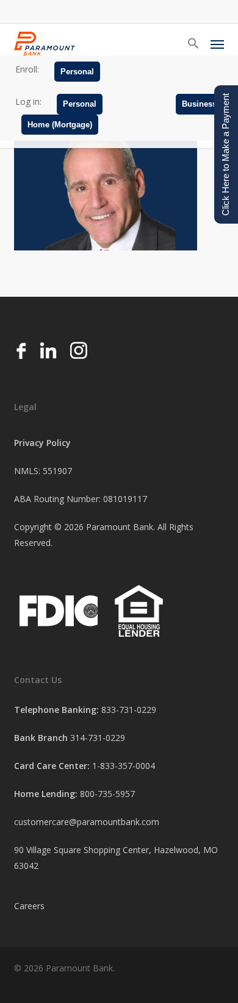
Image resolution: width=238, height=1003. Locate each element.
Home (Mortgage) (59, 124)
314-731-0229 (97, 737)
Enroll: (27, 69)
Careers (29, 906)
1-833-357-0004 (123, 765)
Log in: (28, 101)
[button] (193, 44)
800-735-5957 (107, 793)
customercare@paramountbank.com (86, 822)
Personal (77, 71)
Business (199, 103)
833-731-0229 (128, 709)
